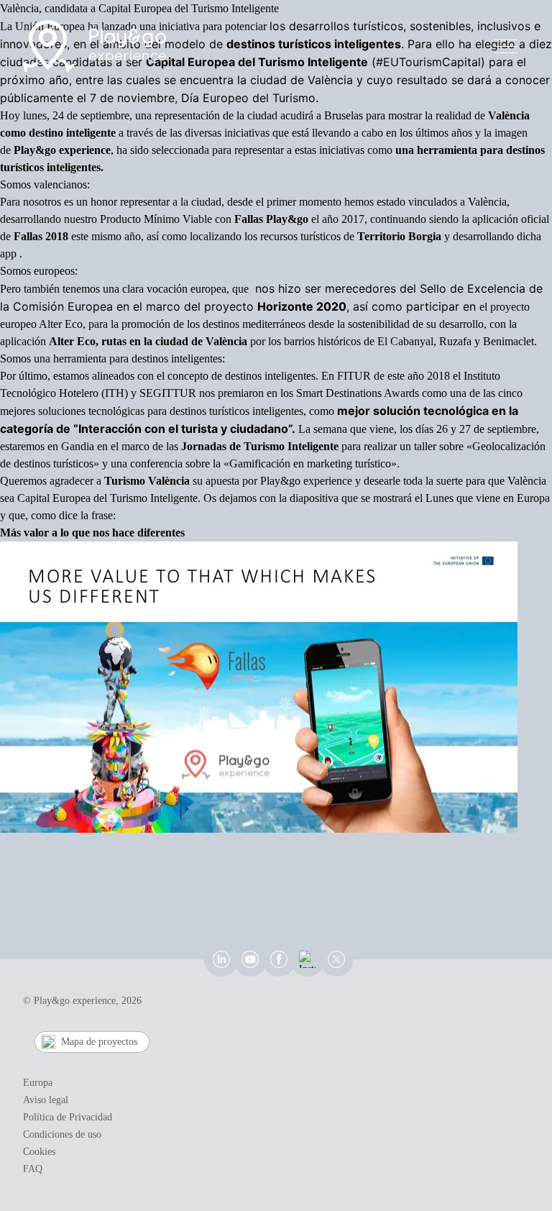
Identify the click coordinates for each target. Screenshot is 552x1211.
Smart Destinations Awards (357, 393)
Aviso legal (45, 1100)
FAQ (32, 1169)
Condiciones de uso (62, 1134)
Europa (37, 1082)
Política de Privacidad (67, 1117)
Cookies (39, 1151)
